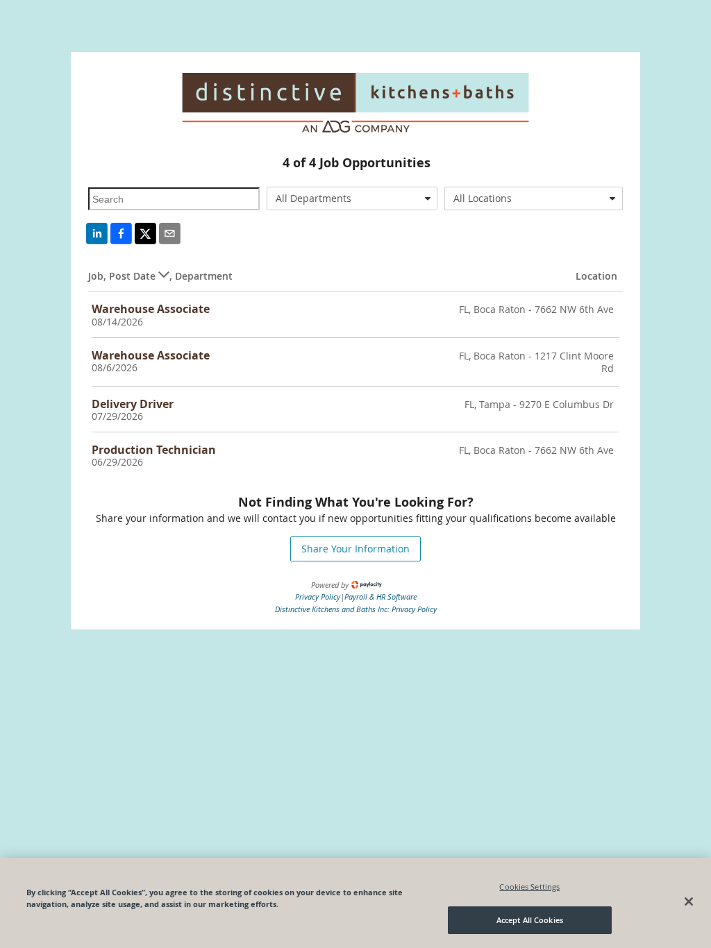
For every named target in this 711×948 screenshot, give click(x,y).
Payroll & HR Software (380, 596)
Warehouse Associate (151, 308)
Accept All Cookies (529, 920)
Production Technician (154, 449)
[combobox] (352, 198)
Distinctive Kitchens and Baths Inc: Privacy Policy (356, 609)
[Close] (689, 901)
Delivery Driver (133, 404)
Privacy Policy (317, 596)
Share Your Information (355, 548)
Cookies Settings (529, 886)
